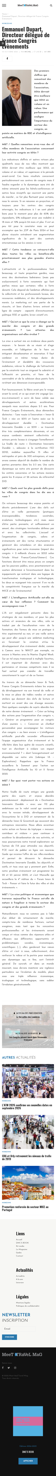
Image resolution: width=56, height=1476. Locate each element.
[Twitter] (9, 1368)
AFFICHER (28, 1461)
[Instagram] (15, 1368)
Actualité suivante (26, 1033)
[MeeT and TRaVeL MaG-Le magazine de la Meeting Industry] (28, 5)
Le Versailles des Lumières (28, 1016)
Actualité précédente (29, 1013)
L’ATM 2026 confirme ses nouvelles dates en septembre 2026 (27, 1106)
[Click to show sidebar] (2, 43)
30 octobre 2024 (10, 52)
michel (28, 52)
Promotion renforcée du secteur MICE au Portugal (25, 1208)
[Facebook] (2, 1368)
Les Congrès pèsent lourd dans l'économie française (28, 1038)
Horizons (7, 23)
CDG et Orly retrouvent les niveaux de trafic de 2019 (26, 1157)
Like (38, 52)
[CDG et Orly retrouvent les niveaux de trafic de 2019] (28, 1132)
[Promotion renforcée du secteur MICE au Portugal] (28, 1183)
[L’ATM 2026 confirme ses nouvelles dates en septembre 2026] (28, 1081)
